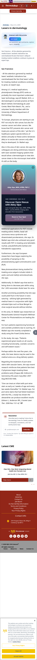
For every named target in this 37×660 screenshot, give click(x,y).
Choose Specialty (16, 11)
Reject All (18, 651)
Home (5, 549)
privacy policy (9, 435)
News (21, 549)
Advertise (18, 497)
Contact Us (18, 499)
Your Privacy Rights (18, 511)
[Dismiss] (33, 167)
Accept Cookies (18, 656)
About (18, 495)
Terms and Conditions (18, 506)
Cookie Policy (17, 642)
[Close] (35, 621)
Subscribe (26, 429)
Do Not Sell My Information (18, 504)
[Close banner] (34, 2)
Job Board (18, 502)
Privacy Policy (18, 508)
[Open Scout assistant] (27, 5)
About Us (14, 549)
